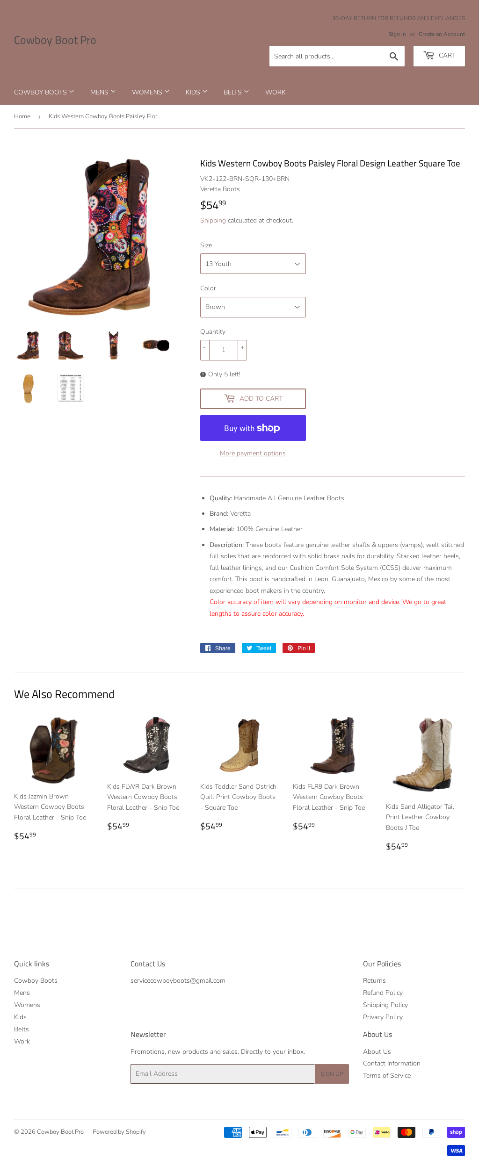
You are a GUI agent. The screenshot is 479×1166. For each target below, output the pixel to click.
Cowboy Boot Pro (55, 40)
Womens (148, 92)
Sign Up (332, 1074)
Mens (100, 92)
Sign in (397, 34)
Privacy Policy (383, 1017)
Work (275, 92)
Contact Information (392, 1063)
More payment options (253, 453)
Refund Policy (383, 992)
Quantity (212, 331)
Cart (446, 55)
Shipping (213, 220)
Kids (194, 92)
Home (22, 116)
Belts (234, 92)
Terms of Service (387, 1075)
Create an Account (442, 34)
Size (206, 245)
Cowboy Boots (41, 92)
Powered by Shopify (119, 1132)
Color (208, 288)
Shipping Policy (385, 1004)
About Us (377, 1051)
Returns (374, 980)
